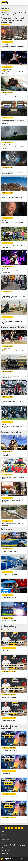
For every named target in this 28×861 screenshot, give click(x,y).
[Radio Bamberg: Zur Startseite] (12, 2)
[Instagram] (12, 828)
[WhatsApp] (6, 828)
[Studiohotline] (22, 828)
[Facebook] (9, 828)
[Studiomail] (19, 828)
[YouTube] (16, 828)
